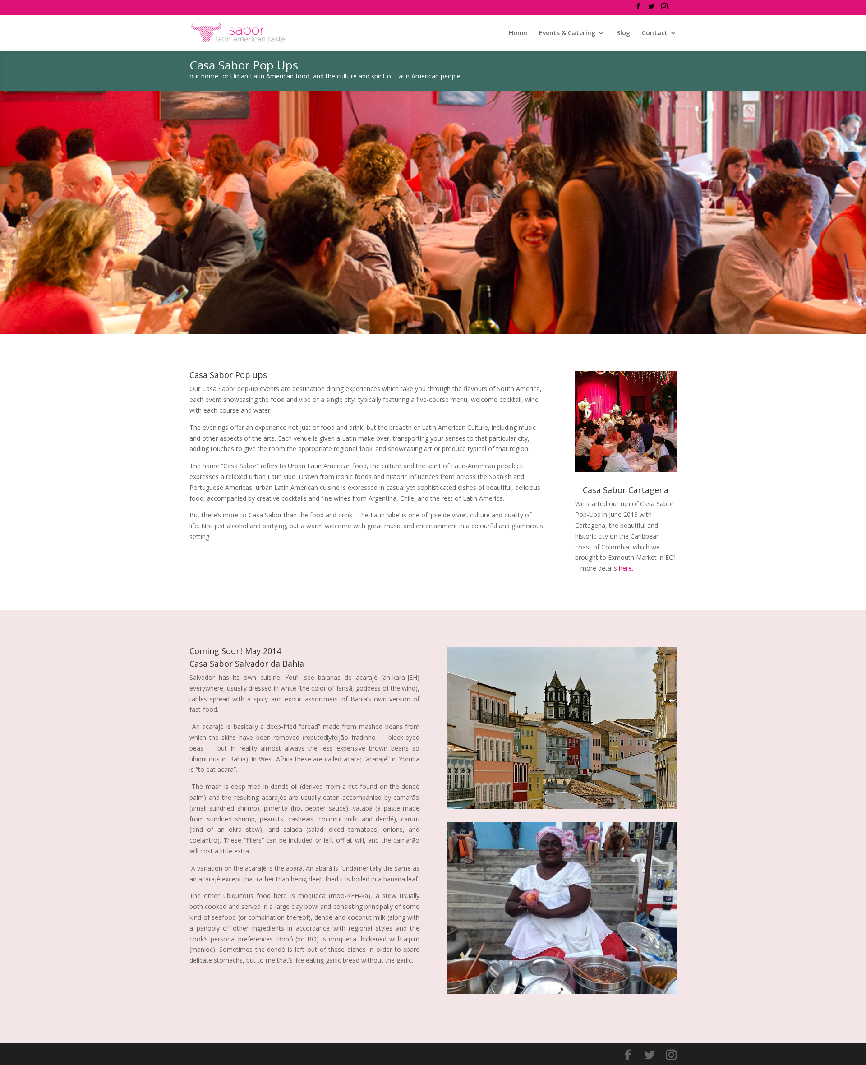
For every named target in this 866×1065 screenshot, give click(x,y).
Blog (623, 33)
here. (626, 568)
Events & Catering (567, 33)
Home (518, 33)
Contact (655, 33)
